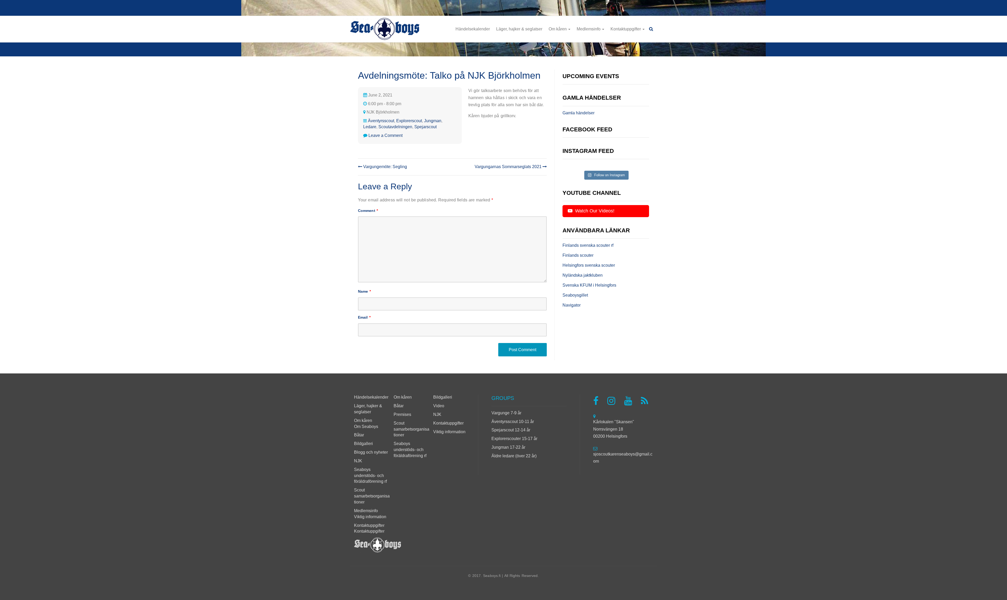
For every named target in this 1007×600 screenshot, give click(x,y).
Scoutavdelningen (395, 127)
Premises (402, 414)
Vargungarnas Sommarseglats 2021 (509, 166)
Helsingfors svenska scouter (589, 265)
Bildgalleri (363, 443)
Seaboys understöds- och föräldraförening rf (370, 475)
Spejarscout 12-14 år (510, 430)
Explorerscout (409, 121)
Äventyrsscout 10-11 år (512, 421)
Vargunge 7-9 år (506, 413)
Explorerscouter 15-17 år (514, 438)
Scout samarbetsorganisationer (372, 496)
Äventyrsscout (381, 121)
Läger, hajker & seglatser (519, 29)
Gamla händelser (578, 113)
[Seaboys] (385, 29)
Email (364, 317)
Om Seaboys (366, 426)
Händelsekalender (473, 29)
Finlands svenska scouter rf (588, 245)
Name (364, 291)
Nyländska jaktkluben (583, 275)
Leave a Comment (385, 135)
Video (438, 406)
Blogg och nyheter (371, 452)
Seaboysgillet (575, 295)
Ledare (369, 127)
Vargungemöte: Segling (384, 166)
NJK (358, 461)
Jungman (432, 121)
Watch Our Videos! (594, 210)
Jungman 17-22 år (508, 447)
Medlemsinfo (589, 29)
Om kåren (558, 29)
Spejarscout (425, 127)
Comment (368, 210)
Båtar (359, 435)
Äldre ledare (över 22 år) (514, 456)
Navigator (572, 305)
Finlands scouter (578, 255)
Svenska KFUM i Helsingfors (589, 285)
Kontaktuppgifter (626, 29)
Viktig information (370, 517)
